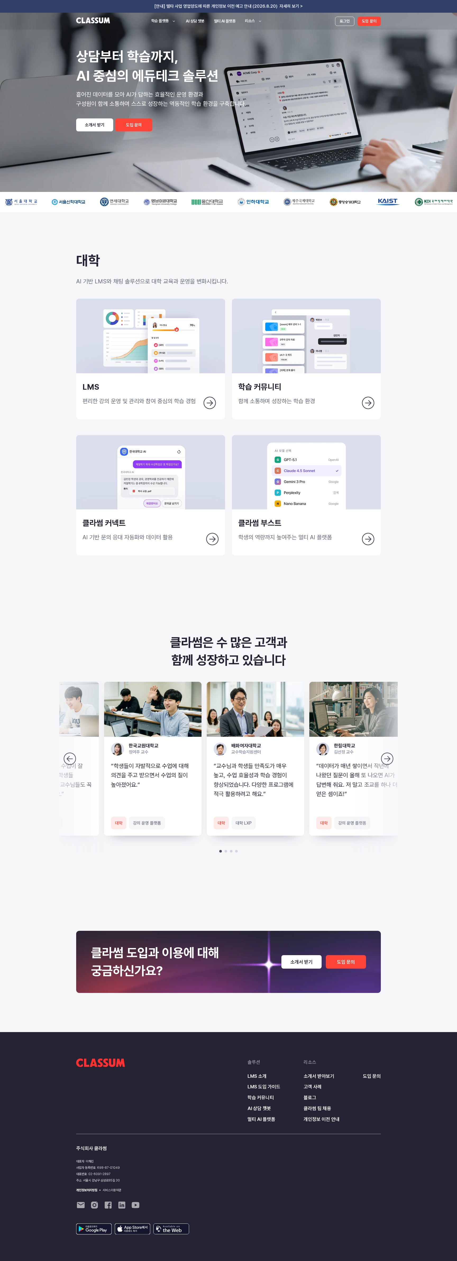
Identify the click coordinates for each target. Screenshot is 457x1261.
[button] (164, 21)
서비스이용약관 (112, 1190)
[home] (93, 21)
